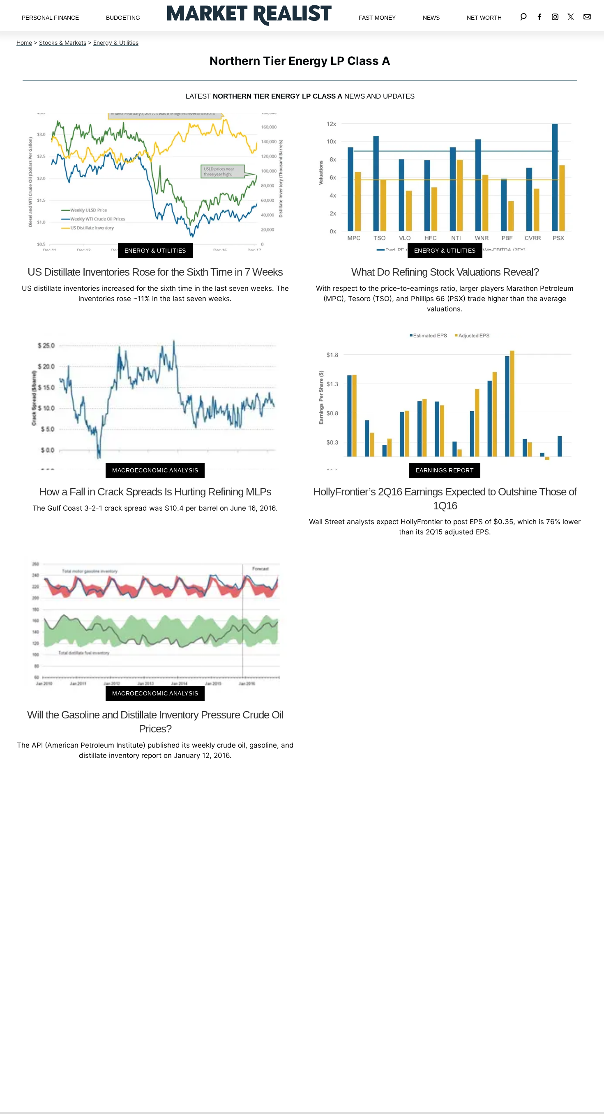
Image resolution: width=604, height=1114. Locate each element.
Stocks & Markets (62, 42)
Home (24, 42)
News (431, 17)
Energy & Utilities (115, 42)
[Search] (523, 15)
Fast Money (377, 17)
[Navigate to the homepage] (249, 15)
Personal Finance (50, 17)
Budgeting (123, 17)
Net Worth (484, 17)
